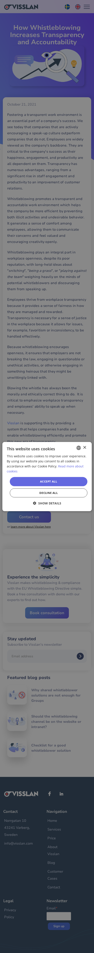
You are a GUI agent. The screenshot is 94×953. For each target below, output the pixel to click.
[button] (47, 503)
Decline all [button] (48, 493)
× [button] (84, 447)
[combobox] (78, 448)
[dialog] (47, 476)
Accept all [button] (48, 481)
